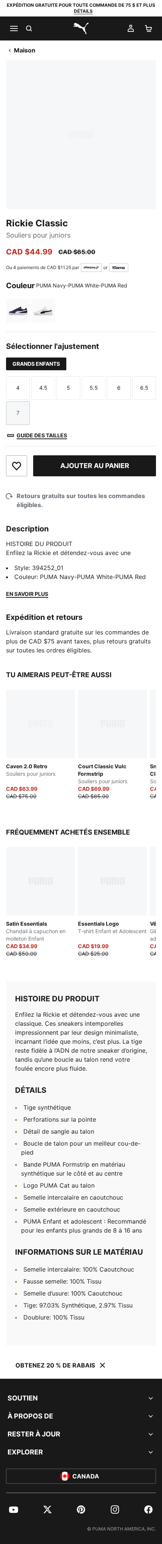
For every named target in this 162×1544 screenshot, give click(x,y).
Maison (24, 50)
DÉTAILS (83, 11)
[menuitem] (13, 1509)
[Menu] (13, 28)
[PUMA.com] (81, 28)
